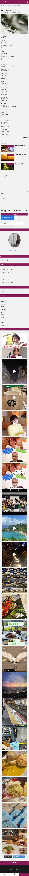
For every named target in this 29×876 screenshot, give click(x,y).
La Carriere (18, 869)
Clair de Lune (3, 314)
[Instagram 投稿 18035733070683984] (14, 502)
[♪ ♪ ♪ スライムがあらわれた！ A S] (14, 815)
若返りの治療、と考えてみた (7, 272)
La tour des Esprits (4, 307)
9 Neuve (2, 317)
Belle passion (3, 303)
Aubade (2, 319)
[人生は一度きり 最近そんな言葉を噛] (14, 554)
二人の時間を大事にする (6, 279)
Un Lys (2, 312)
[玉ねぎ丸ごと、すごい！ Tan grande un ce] (14, 763)
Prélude (2, 320)
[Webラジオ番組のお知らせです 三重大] (14, 449)
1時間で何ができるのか (20, 154)
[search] (26, 223)
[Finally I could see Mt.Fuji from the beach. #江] (14, 685)
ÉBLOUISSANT (3, 309)
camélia (2, 306)
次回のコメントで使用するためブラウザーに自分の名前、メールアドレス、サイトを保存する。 (14, 211)
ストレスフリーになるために (7, 269)
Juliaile (2, 322)
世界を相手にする (17, 12)
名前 (2, 193)
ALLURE (2, 325)
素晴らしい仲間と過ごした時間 (7, 282)
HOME (3, 5)
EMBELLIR (3, 304)
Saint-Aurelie (3, 311)
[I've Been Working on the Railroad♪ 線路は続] (14, 711)
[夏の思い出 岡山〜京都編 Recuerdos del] (14, 659)
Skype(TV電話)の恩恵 (20, 145)
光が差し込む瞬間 (19, 164)
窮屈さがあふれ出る (17, 5)
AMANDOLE (3, 323)
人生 (6, 226)
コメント (2, 181)
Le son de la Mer (4, 315)
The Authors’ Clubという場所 (7, 275)
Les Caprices (3, 301)
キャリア (3, 226)
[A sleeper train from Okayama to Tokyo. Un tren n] (14, 737)
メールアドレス (4, 198)
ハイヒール (10, 226)
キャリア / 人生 (9, 5)
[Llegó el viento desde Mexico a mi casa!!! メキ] (14, 606)
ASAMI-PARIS (3, 299)
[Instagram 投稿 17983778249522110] (14, 632)
